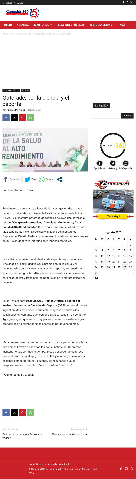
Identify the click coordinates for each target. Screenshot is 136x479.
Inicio (5, 33)
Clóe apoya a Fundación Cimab (70, 434)
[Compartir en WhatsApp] (47, 179)
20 (113, 261)
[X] (131, 3)
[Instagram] (127, 3)
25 (102, 267)
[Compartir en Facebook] (10, 179)
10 (96, 256)
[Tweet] (30, 179)
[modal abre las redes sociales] (60, 179)
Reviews (25, 90)
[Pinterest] (22, 117)
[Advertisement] (68, 62)
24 (96, 267)
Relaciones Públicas (21, 33)
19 (108, 261)
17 (96, 261)
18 (102, 261)
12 (108, 256)
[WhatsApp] (30, 117)
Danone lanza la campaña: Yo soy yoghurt (22, 436)
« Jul (95, 277)
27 (113, 267)
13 (113, 256)
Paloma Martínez (16, 109)
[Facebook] (123, 3)
